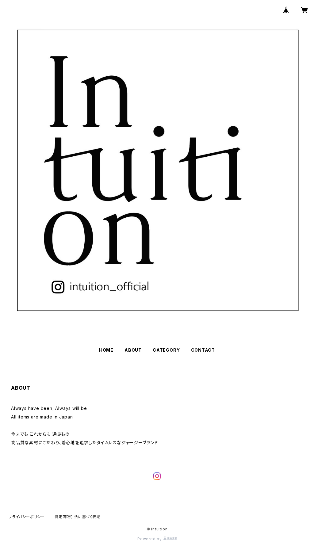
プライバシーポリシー (27, 516)
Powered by (150, 539)
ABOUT (133, 350)
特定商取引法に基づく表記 (78, 516)
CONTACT (203, 350)
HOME (106, 350)
